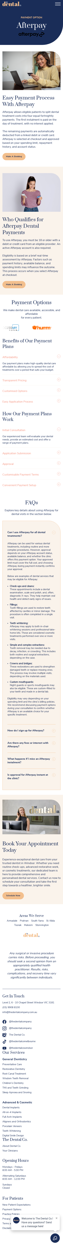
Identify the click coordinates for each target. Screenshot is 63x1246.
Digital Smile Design (13, 1135)
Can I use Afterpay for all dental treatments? (26, 534)
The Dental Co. (17, 1035)
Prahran (24, 921)
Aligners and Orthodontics (16, 1121)
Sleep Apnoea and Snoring (17, 1092)
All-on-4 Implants (11, 1112)
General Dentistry (14, 1059)
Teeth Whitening (11, 1131)
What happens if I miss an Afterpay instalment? (28, 761)
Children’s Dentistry (13, 1083)
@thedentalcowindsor (21, 1048)
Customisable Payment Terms (20, 474)
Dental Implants (11, 1107)
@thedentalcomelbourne (22, 1041)
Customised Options (14, 391)
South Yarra (37, 921)
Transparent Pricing (14, 380)
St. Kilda (50, 921)
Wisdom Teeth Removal (15, 1078)
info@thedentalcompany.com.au (19, 1012)
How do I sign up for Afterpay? (25, 730)
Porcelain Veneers (12, 1126)
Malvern (28, 925)
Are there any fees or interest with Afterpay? (27, 745)
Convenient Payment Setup (19, 485)
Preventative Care (12, 1064)
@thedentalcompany (20, 1021)
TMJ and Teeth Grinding (15, 1088)
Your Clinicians (10, 1151)
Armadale (12, 921)
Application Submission (16, 453)
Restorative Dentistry (13, 1069)
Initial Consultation (13, 430)
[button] (31, 357)
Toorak (17, 925)
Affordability (10, 357)
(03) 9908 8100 (11, 1007)
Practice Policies (11, 1214)
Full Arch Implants (12, 1117)
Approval (8, 464)
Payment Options (11, 1209)
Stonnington (42, 925)
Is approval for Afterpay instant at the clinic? (27, 777)
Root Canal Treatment (14, 1074)
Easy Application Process (17, 401)
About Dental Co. (11, 1146)
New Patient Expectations (16, 1205)
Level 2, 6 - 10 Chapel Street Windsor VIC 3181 (28, 1002)
